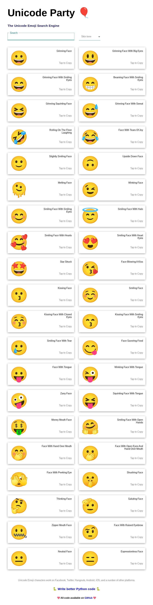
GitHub (88, 598)
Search (14, 33)
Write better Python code (76, 589)
